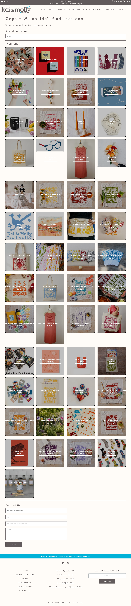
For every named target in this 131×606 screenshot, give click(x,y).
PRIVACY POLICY (24, 583)
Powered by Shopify (78, 603)
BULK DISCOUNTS (96, 9)
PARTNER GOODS (79, 9)
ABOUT (121, 9)
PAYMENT (24, 579)
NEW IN (52, 9)
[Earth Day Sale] (19, 153)
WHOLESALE (110, 9)
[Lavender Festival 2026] (81, 319)
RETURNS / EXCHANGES (24, 575)
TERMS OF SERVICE (24, 587)
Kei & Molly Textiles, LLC (64, 603)
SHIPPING (25, 571)
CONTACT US (24, 591)
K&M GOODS (63, 9)
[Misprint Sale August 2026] (112, 319)
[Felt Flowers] (112, 153)
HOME (43, 9)
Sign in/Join (117, 1)
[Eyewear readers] (50, 145)
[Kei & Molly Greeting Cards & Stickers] (19, 319)
